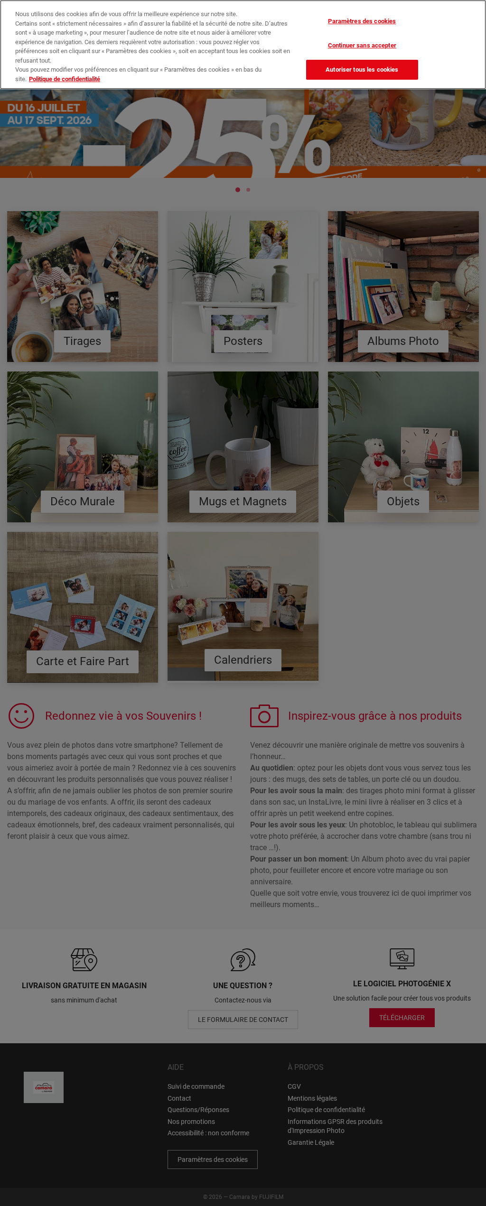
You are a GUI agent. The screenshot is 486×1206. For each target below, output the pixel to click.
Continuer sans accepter (362, 45)
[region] (243, 44)
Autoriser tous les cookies (362, 69)
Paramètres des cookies (362, 21)
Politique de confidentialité (64, 79)
